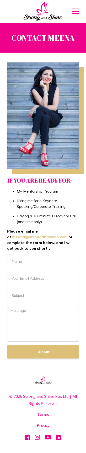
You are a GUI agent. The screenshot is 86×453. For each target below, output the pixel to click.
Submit (43, 351)
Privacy (43, 425)
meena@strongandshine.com (40, 236)
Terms (43, 414)
